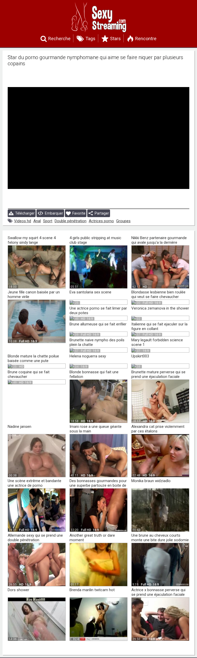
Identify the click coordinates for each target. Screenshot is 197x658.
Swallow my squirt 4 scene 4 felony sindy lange (32, 240)
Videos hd (22, 221)
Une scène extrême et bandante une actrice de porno (34, 483)
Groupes (123, 221)
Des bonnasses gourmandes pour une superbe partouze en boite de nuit (98, 485)
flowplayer (152, 204)
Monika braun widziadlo (151, 481)
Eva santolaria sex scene (90, 292)
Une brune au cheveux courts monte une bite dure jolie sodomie (160, 537)
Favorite (78, 213)
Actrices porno (101, 221)
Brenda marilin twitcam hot (92, 590)
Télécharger (24, 213)
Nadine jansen (19, 426)
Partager (101, 213)
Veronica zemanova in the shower (160, 308)
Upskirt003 (140, 356)
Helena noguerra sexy (88, 356)
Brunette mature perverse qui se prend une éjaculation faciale (158, 374)
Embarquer (53, 213)
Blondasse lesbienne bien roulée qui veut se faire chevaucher (158, 294)
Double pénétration (70, 221)
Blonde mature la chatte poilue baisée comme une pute (33, 358)
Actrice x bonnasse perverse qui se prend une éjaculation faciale (158, 592)
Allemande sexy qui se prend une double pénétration (35, 537)
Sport (47, 221)
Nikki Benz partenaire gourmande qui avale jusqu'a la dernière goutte (159, 242)
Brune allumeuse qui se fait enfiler (98, 324)
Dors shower (18, 590)
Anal (37, 221)
